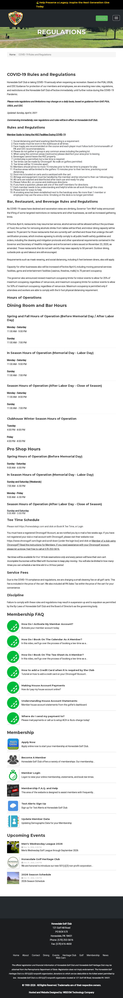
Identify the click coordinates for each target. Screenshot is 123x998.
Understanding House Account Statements (49, 700)
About (25, 955)
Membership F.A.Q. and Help (39, 788)
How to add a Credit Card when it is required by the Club (57, 670)
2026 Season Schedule (36, 874)
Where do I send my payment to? (43, 716)
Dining (46, 955)
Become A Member (33, 757)
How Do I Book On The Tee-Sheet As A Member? (52, 654)
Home (12, 54)
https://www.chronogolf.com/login (24, 541)
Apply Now (28, 742)
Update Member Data (35, 818)
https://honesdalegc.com (31, 526)
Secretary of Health (31, 244)
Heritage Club (69, 955)
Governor (11, 244)
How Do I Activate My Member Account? (47, 624)
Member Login (30, 772)
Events (56, 955)
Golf (81, 955)
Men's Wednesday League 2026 (42, 843)
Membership (93, 955)
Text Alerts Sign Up (33, 803)
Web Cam (61, 958)
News (105, 955)
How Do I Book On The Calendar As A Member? (51, 639)
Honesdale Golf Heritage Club (40, 859)
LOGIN (102, 18)
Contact (36, 955)
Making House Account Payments (43, 685)
